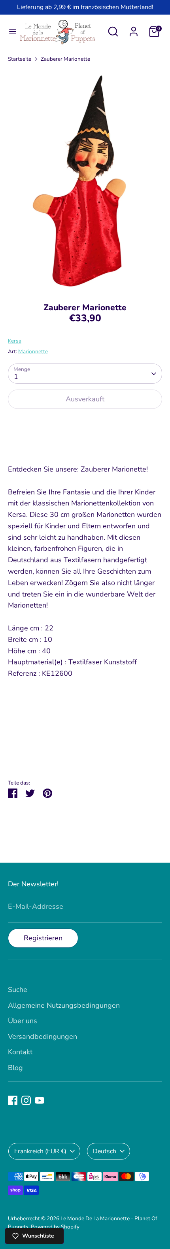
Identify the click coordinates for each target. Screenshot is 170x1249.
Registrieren (43, 938)
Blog (15, 1067)
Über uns (22, 1020)
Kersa (14, 341)
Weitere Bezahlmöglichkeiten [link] (85, 444)
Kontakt (20, 1052)
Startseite (19, 59)
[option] (85, 180)
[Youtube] (39, 1100)
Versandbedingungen (42, 1036)
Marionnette (33, 351)
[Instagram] (26, 1100)
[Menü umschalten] (10, 32)
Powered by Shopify (55, 1226)
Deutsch (104, 1151)
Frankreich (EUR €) (40, 1151)
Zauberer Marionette (65, 59)
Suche (17, 989)
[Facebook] (12, 1100)
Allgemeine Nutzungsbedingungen (64, 1005)
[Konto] (134, 29)
